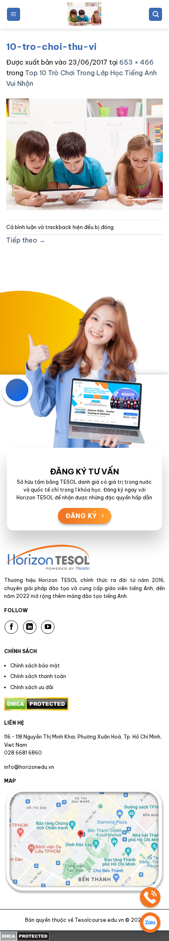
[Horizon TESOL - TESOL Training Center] (84, 14)
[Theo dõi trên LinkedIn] (30, 627)
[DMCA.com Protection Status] (25, 935)
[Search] (155, 14)
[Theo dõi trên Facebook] (11, 627)
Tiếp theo (26, 240)
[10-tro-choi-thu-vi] (84, 154)
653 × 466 (136, 62)
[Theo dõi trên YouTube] (48, 627)
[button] (13, 14)
